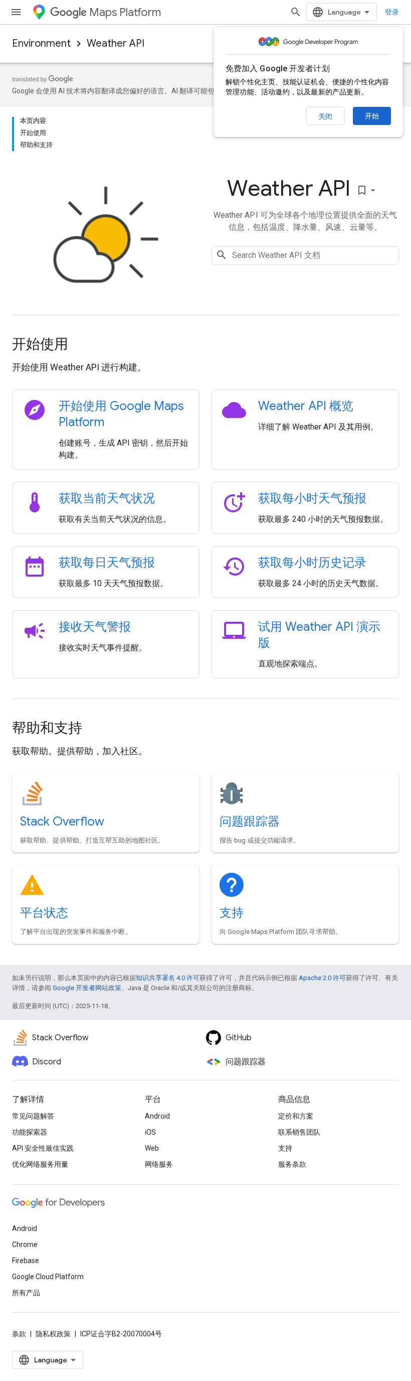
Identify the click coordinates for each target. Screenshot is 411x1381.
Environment (41, 43)
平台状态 (44, 912)
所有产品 (26, 1293)
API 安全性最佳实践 (43, 1148)
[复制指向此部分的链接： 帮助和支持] (96, 729)
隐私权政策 (53, 1334)
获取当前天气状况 (107, 498)
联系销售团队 (299, 1132)
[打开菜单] (16, 12)
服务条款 (292, 1164)
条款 (19, 1334)
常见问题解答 (33, 1116)
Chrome (25, 1244)
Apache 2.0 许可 (322, 978)
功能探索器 (29, 1132)
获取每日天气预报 (107, 562)
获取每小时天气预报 (312, 498)
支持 (232, 912)
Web (152, 1148)
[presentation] (205, 344)
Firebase (25, 1261)
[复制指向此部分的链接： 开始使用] (82, 345)
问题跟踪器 (250, 821)
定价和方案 (295, 1116)
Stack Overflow (62, 821)
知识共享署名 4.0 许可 (167, 978)
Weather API (115, 43)
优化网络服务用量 (40, 1164)
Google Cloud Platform (48, 1277)
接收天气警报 (95, 626)
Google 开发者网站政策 (87, 988)
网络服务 (159, 1164)
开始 (372, 115)
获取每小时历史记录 (312, 562)
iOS (150, 1132)
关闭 (325, 116)
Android (157, 1116)
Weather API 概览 (305, 405)
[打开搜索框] (296, 12)
